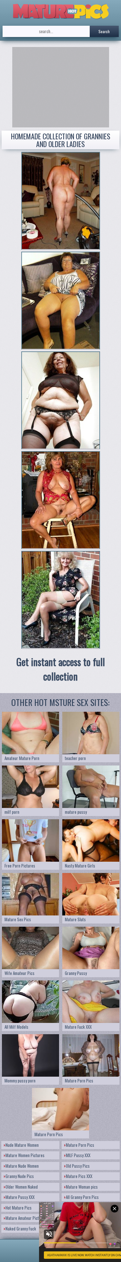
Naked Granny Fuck (20, 1228)
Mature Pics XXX (79, 1176)
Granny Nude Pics (19, 1176)
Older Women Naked (21, 1186)
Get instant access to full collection (60, 668)
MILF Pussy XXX (78, 1155)
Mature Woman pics (82, 1186)
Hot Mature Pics (18, 1207)
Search (104, 31)
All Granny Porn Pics (82, 1197)
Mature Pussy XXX (20, 1197)
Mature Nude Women (22, 1166)
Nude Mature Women (22, 1145)
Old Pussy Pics (78, 1166)
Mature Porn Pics (80, 1145)
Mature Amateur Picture (25, 1218)
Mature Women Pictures (25, 1155)
